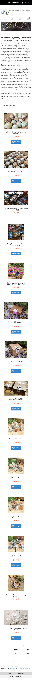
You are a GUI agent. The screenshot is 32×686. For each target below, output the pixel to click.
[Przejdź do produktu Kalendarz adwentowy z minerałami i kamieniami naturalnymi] (16, 271)
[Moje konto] (20, 19)
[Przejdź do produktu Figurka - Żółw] (16, 544)
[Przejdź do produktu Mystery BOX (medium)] (16, 310)
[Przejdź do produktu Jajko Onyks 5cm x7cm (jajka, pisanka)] (16, 121)
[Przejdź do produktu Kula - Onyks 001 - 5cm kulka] (16, 159)
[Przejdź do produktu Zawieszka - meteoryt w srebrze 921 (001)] (16, 198)
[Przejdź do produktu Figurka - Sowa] (16, 505)
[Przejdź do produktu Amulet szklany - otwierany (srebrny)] (16, 583)
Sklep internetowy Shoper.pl (16, 676)
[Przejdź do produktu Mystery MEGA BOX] (16, 388)
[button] (4, 19)
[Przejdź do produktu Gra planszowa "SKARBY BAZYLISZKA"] (16, 232)
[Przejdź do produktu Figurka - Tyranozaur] (16, 426)
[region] (16, 27)
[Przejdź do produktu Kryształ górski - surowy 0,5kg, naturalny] (16, 617)
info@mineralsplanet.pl (24, 668)
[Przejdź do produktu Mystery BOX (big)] (16, 349)
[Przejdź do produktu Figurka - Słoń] (16, 466)
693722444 (12, 668)
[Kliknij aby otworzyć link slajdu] (16, 27)
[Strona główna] (16, 11)
